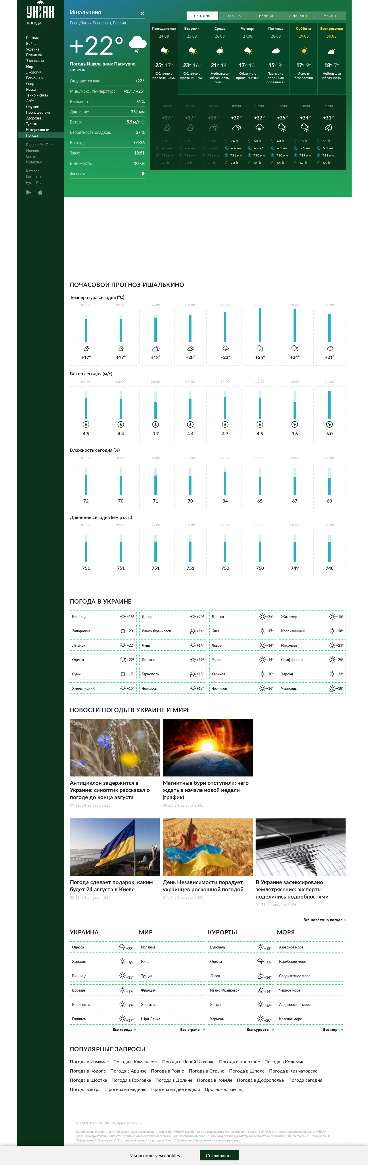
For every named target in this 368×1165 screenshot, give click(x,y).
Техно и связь (37, 95)
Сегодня (202, 15)
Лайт (30, 100)
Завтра (234, 15)
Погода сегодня (305, 1080)
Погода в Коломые (284, 1061)
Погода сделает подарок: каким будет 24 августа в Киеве (111, 885)
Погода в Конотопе (239, 1061)
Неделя (266, 15)
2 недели (298, 15)
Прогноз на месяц (224, 1089)
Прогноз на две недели (175, 1089)
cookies (172, 1155)
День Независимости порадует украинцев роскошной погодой (203, 885)
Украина (32, 49)
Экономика (35, 60)
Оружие (32, 106)
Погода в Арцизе (128, 1070)
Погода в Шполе (246, 1070)
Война (31, 43)
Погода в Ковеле (214, 1080)
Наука (31, 89)
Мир (29, 66)
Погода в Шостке (88, 1080)
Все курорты (259, 1029)
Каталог (32, 171)
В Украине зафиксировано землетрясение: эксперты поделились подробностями (292, 889)
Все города (123, 1029)
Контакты (33, 176)
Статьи (31, 156)
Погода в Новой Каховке (188, 1061)
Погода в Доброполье (260, 1080)
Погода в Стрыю (207, 1070)
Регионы (33, 78)
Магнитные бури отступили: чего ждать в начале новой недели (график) (206, 789)
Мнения (32, 150)
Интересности (37, 129)
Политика (34, 55)
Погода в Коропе (88, 1070)
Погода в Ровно (167, 1070)
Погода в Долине (174, 1080)
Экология (33, 72)
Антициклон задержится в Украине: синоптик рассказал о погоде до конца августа (110, 789)
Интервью (34, 162)
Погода (32, 135)
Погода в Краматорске (293, 1070)
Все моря (331, 1029)
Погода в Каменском (135, 1061)
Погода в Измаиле (89, 1061)
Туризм (31, 123)
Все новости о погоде (323, 920)
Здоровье (34, 118)
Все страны (191, 1029)
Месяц (330, 15)
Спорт (31, 83)
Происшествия (38, 112)
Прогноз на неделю (126, 1089)
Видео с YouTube (39, 144)
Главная (32, 37)
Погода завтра (85, 1089)
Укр (38, 182)
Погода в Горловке (131, 1080)
